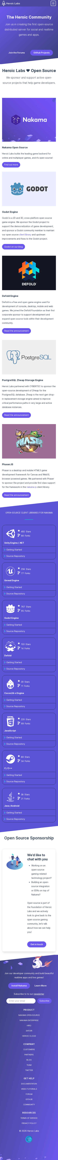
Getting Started (14, 549)
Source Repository (15, 556)
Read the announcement (16, 330)
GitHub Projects (41, 52)
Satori (29, 1031)
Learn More (41, 985)
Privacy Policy (29, 1123)
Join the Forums (16, 52)
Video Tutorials (29, 1089)
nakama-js (32, 487)
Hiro (29, 1025)
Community (29, 1104)
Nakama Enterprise (29, 1020)
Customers (29, 1049)
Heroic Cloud (29, 1036)
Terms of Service (29, 1118)
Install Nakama (19, 985)
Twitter (29, 1070)
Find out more (11, 164)
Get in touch (36, 944)
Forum (29, 1094)
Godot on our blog (13, 246)
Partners (29, 1055)
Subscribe (44, 1000)
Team (29, 1065)
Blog (29, 1060)
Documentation (29, 1084)
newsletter (39, 994)
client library (25, 234)
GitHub (29, 1099)
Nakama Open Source (29, 1015)
